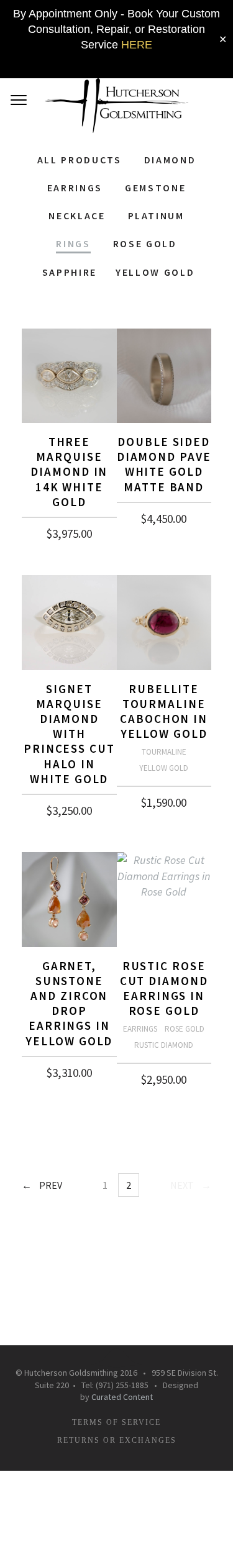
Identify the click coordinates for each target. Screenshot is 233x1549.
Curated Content (122, 1396)
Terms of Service (116, 1422)
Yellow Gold (155, 271)
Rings (73, 243)
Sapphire (69, 271)
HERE (136, 45)
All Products (79, 159)
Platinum (156, 215)
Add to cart (69, 529)
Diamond (170, 159)
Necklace (76, 215)
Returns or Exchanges (116, 1440)
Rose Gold (145, 243)
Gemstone (155, 187)
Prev (50, 1185)
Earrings (75, 187)
